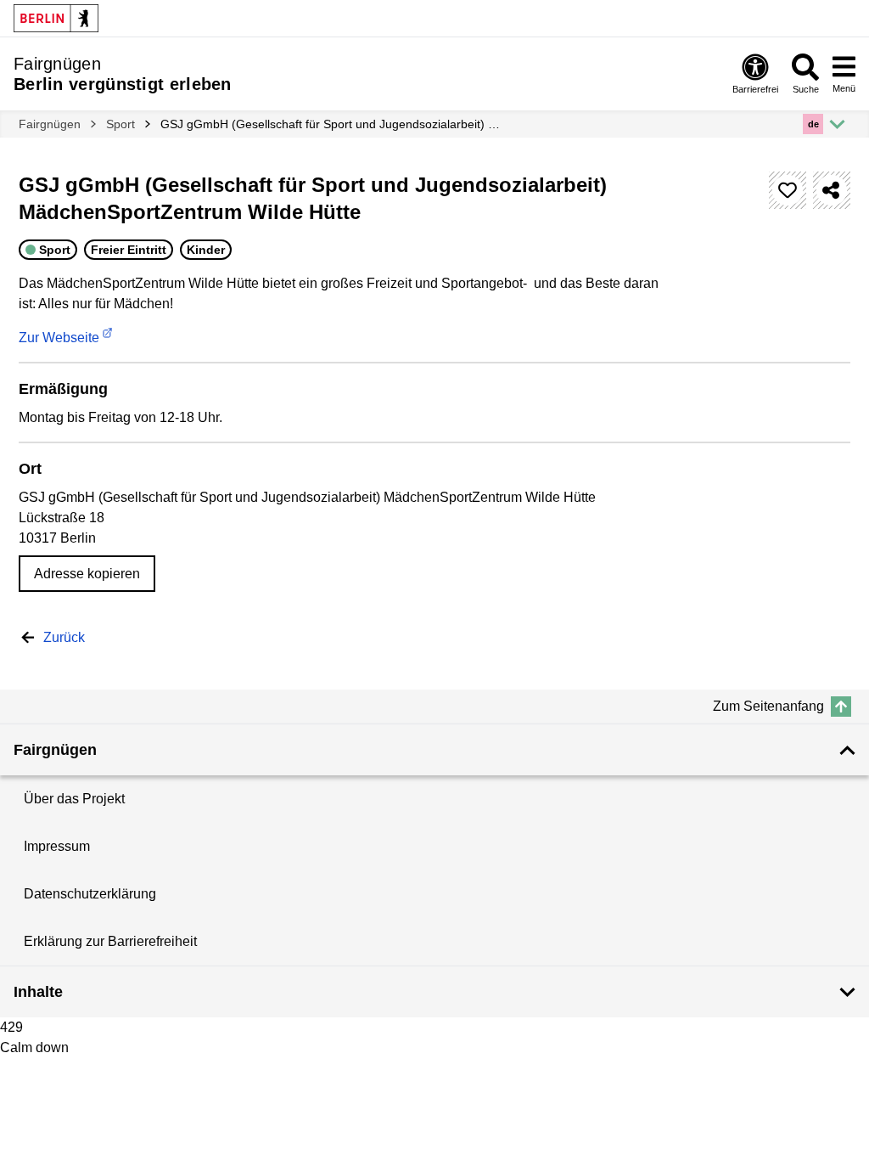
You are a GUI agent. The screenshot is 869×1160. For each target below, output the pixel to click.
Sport (120, 124)
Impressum (57, 846)
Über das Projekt (74, 798)
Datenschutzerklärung (90, 894)
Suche (806, 89)
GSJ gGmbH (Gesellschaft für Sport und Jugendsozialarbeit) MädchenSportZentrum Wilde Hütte (334, 124)
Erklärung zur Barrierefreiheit (110, 941)
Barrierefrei (755, 89)
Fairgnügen (50, 124)
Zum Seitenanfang (768, 706)
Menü (844, 88)
